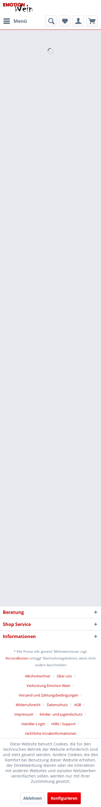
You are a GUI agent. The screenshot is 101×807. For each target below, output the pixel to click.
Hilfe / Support (63, 723)
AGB (77, 704)
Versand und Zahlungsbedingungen (48, 695)
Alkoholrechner (37, 676)
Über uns (64, 676)
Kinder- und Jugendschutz (61, 714)
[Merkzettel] (64, 21)
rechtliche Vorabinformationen (50, 733)
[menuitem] (15, 21)
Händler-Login (33, 723)
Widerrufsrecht (28, 704)
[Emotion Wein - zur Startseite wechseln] (18, 8)
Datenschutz (57, 704)
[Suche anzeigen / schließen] (50, 21)
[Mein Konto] (78, 21)
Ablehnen (32, 798)
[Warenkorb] (92, 21)
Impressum (23, 714)
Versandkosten (17, 658)
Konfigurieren (64, 798)
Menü (20, 21)
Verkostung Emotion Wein (48, 685)
